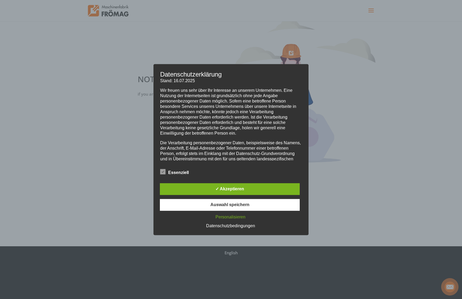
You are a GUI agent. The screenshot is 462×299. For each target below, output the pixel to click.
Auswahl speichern (229, 204)
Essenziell (178, 172)
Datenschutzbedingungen (230, 226)
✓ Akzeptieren (229, 189)
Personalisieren (230, 217)
